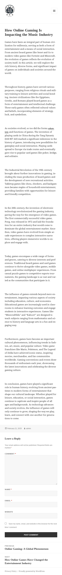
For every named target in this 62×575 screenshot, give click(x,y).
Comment (10, 454)
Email (8, 500)
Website (9, 512)
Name (8, 489)
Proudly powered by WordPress (32, 571)
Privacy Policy (11, 571)
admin (28, 429)
